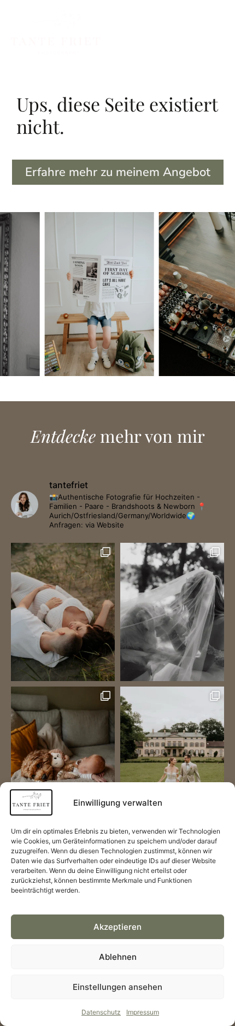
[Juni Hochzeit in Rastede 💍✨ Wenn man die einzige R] (172, 756)
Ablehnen (118, 957)
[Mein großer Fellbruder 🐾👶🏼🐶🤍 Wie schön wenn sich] (63, 756)
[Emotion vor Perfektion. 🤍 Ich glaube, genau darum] (63, 612)
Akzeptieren (117, 927)
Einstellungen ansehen (117, 987)
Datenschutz (101, 1012)
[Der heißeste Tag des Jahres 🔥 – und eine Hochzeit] (172, 612)
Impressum (142, 1012)
